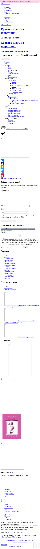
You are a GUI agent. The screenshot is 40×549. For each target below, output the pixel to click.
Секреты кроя (12, 108)
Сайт (2, 212)
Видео (10, 67)
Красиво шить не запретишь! (12, 31)
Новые (6, 286)
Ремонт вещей (8, 273)
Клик (11, 472)
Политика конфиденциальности (23, 541)
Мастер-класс (12, 80)
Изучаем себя (12, 70)
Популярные (8, 288)
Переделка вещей (10, 265)
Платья (14, 82)
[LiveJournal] (20, 163)
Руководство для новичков (14, 51)
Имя (3, 205)
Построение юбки (14, 111)
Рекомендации (12, 77)
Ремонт (10, 120)
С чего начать (8, 10)
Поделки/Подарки (10, 268)
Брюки (14, 87)
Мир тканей (12, 97)
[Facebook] (20, 160)
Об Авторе (7, 8)
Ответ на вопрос (13, 73)
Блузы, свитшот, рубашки (20, 85)
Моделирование (9, 263)
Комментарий (6, 190)
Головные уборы (17, 90)
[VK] (20, 172)
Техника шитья (13, 93)
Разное (10, 75)
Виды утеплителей (18, 103)
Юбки (14, 83)
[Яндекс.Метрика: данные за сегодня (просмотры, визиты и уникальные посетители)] (15, 547)
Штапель (15, 98)
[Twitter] (20, 169)
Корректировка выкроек (16, 116)
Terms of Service (12, 537)
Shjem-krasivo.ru (6, 25)
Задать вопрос (8, 493)
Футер (14, 102)
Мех (9, 105)
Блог (5, 12)
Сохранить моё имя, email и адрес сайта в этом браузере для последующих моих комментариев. (19, 216)
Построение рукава (14, 113)
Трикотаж (7, 278)
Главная (6, 7)
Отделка (10, 123)
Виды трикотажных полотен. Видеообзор (25, 100)
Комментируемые (10, 289)
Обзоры (10, 72)
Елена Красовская (8, 178)
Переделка (11, 121)
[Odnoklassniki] (20, 166)
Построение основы (14, 110)
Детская (10, 68)
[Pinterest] (20, 175)
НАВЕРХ (4, 545)
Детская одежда (17, 92)
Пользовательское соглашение (16, 540)
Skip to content (5, 4)
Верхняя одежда (17, 88)
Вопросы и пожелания (11, 13)
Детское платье (13, 115)
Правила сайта (9, 494)
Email (3, 209)
